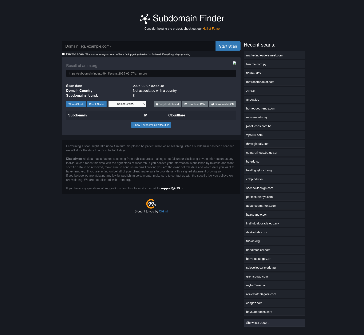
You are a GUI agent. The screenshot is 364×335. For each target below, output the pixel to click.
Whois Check (76, 104)
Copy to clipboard (168, 104)
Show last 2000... (257, 322)
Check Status (96, 104)
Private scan (128, 54)
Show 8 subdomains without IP (151, 125)
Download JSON (224, 104)
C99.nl (163, 211)
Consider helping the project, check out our (182, 28)
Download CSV (196, 104)
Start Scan (228, 46)
